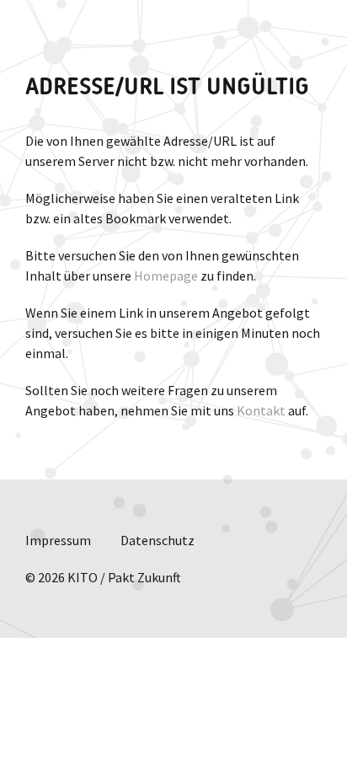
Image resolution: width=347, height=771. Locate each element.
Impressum (58, 540)
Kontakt (261, 410)
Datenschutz (157, 540)
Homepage (166, 275)
